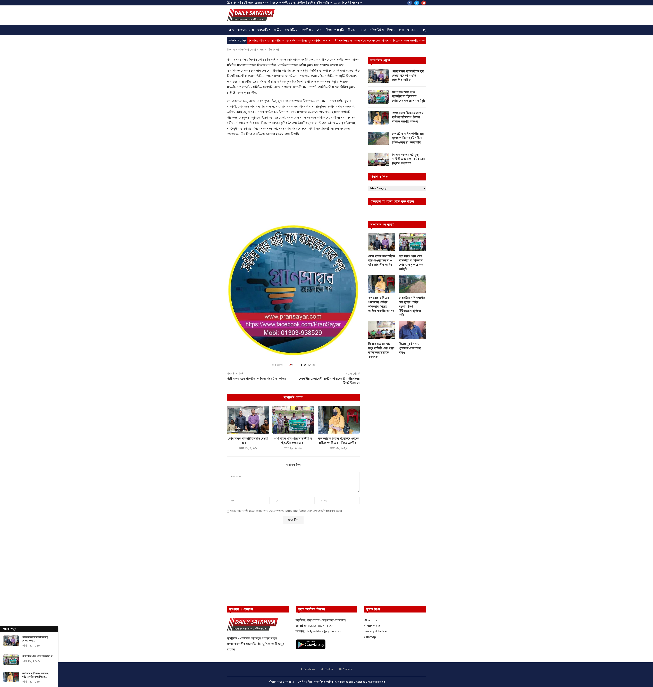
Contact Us (372, 626)
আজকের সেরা (246, 30)
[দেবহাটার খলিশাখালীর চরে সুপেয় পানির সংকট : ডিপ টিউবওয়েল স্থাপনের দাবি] (378, 138)
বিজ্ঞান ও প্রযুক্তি (335, 30)
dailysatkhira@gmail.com (323, 631)
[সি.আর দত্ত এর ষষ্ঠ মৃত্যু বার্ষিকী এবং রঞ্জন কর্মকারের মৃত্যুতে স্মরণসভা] (378, 159)
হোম (231, 30)
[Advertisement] (364, 14)
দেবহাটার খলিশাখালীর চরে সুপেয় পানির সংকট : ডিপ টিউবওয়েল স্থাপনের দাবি (408, 138)
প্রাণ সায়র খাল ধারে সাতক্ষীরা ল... (38, 656)
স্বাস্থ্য (401, 30)
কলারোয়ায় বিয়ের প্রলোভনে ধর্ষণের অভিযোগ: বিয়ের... (35, 675)
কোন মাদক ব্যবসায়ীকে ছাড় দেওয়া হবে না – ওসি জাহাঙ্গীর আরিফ (408, 75)
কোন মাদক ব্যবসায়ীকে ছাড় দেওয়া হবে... (35, 639)
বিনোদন (352, 30)
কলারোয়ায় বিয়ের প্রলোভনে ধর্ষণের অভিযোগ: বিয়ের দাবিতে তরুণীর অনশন (337, 40)
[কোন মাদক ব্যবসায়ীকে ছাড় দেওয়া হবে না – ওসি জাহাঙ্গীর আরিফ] (248, 420)
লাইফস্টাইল (377, 30)
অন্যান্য (411, 30)
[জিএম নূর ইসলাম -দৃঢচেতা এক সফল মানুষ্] (412, 330)
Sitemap (370, 637)
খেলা (319, 30)
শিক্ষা (390, 30)
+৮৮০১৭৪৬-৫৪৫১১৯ (320, 626)
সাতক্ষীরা (305, 30)
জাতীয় (277, 30)
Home (231, 49)
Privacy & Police (375, 631)
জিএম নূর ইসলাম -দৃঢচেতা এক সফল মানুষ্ (410, 348)
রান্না (363, 30)
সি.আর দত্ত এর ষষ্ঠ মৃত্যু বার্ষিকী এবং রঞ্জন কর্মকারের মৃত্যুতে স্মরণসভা (408, 159)
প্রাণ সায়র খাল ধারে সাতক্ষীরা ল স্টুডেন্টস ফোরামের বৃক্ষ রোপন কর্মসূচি (408, 96)
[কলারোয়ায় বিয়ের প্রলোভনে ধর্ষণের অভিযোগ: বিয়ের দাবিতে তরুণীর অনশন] (339, 420)
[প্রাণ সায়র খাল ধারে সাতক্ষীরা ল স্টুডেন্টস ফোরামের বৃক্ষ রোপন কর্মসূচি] (293, 420)
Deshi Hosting (377, 681)
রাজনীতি (290, 30)
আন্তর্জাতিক (263, 30)
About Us (370, 620)
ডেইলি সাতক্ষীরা (305, 681)
